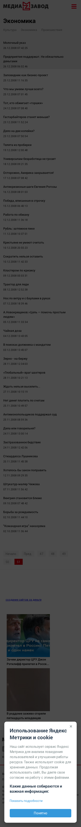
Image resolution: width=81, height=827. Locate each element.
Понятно (40, 813)
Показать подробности (26, 801)
